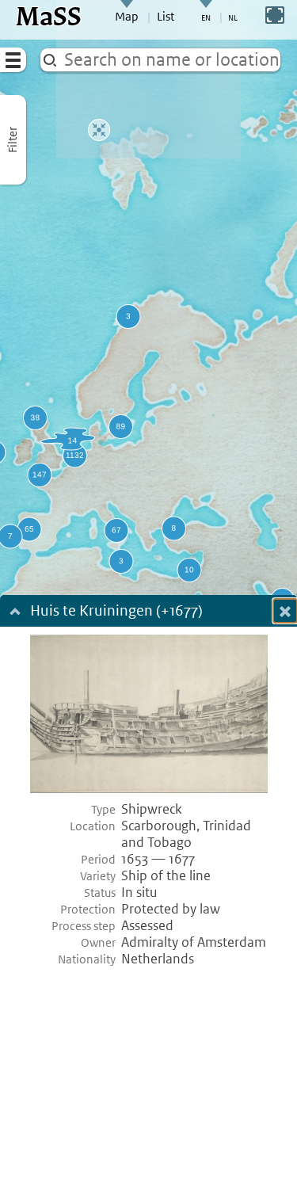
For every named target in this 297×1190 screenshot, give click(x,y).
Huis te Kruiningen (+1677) (116, 612)
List (165, 17)
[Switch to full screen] (274, 15)
